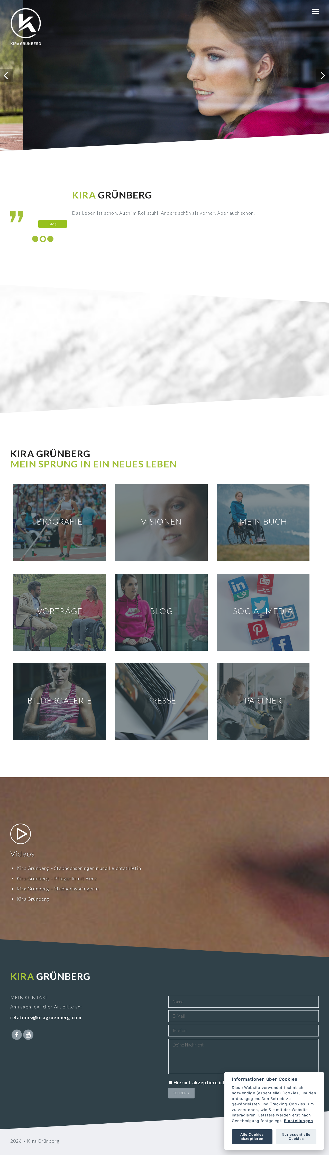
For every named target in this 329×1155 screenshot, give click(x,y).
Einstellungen (298, 1120)
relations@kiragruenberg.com (45, 1017)
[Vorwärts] (322, 75)
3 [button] (50, 239)
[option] (175, 209)
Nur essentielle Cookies (296, 1136)
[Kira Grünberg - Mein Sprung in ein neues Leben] (25, 33)
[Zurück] (6, 75)
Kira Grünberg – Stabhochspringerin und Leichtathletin (79, 868)
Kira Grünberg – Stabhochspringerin (58, 888)
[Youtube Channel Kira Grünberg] (28, 1035)
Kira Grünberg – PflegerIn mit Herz (57, 878)
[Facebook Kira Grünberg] (17, 1035)
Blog (299, 224)
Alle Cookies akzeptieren (252, 1136)
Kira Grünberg (33, 899)
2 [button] (43, 239)
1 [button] (35, 239)
